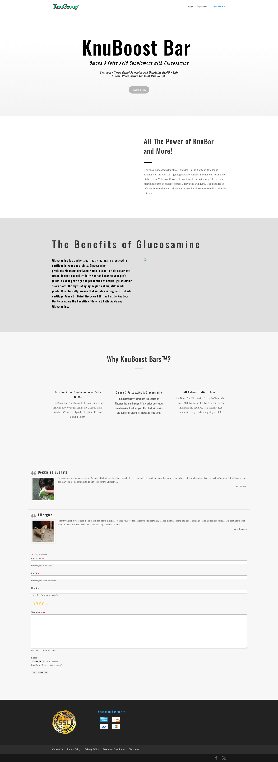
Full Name (36, 558)
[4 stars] (43, 604)
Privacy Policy (92, 749)
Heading (35, 588)
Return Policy (74, 749)
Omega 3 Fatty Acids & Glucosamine (139, 392)
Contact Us (57, 749)
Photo (34, 658)
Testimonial (36, 612)
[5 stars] (46, 604)
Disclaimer (134, 749)
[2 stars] (36, 604)
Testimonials (202, 6)
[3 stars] (40, 604)
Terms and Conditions (114, 749)
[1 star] (33, 604)
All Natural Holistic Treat (200, 392)
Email (34, 573)
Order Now (139, 90)
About (190, 6)
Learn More (218, 6)
